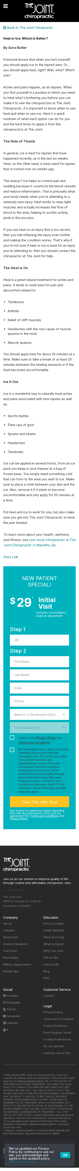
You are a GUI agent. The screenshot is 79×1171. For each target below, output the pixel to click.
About (7, 923)
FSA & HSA (50, 957)
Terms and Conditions (34, 742)
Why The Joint (53, 950)
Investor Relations (15, 944)
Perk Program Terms (57, 1032)
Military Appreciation (17, 964)
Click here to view (22, 1162)
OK (65, 1155)
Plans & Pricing (53, 937)
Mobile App (11, 971)
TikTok (11, 1009)
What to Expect (53, 944)
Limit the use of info (57, 1053)
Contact (48, 995)
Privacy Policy (46, 737)
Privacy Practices (55, 1025)
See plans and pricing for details (42, 1133)
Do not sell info (53, 1046)
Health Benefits (53, 930)
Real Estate (10, 957)
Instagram (13, 1002)
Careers (8, 930)
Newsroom (10, 937)
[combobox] (39, 714)
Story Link (10, 557)
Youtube (12, 995)
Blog (46, 971)
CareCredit (51, 964)
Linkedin (12, 1023)
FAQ (46, 978)
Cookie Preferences (57, 1039)
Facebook (13, 1016)
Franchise (10, 950)
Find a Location (54, 923)
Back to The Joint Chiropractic (29, 27)
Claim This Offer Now (39, 802)
